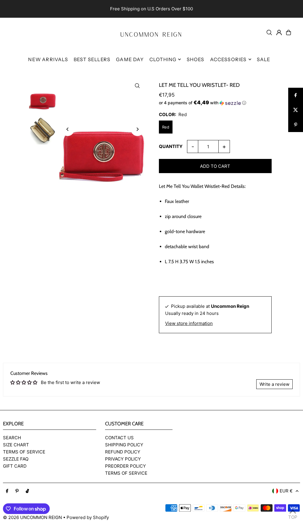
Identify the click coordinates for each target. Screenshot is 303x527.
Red (165, 127)
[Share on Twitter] (295, 110)
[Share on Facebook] (295, 95)
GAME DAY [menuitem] (130, 59)
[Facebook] (7, 491)
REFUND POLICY (122, 452)
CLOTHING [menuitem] (163, 59)
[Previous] (67, 129)
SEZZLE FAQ (15, 459)
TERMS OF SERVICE (24, 452)
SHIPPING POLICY (124, 445)
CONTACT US (119, 437)
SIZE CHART (16, 445)
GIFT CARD (15, 466)
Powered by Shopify (88, 517)
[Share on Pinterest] (295, 124)
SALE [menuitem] (263, 59)
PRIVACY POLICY (123, 459)
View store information (189, 323)
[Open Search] (269, 32)
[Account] (279, 32)
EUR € (286, 491)
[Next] (137, 129)
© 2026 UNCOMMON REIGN (32, 517)
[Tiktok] (27, 491)
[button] (215, 103)
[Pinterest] (17, 491)
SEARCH (12, 437)
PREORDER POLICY (125, 466)
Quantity (171, 146)
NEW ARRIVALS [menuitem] (48, 59)
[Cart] (288, 32)
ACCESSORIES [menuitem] (228, 59)
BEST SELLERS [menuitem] (92, 59)
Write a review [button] (274, 384)
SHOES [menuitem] (195, 59)
